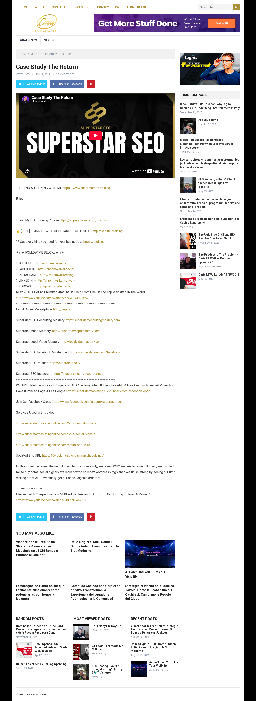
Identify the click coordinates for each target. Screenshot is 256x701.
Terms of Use (137, 7)
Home (24, 7)
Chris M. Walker (35, 694)
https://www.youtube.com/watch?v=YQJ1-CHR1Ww (52, 298)
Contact (58, 7)
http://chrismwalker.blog (57, 275)
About (40, 7)
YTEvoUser (23, 74)
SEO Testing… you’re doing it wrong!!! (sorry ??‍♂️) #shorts (107, 669)
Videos (49, 40)
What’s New (28, 40)
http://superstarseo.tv (65, 363)
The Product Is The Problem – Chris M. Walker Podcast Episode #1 (218, 258)
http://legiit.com (64, 309)
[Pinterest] (91, 84)
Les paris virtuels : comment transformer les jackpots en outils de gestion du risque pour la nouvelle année (209, 163)
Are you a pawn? (209, 119)
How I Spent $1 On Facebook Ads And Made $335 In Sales (50, 647)
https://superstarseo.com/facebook (95, 352)
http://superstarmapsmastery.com (76, 331)
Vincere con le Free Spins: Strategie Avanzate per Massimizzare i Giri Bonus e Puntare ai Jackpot (154, 629)
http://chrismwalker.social (56, 269)
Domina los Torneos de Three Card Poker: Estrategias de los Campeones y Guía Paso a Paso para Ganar (41, 629)
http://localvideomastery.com (81, 342)
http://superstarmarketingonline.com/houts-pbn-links (53, 445)
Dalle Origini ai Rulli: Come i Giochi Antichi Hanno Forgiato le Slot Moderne (95, 546)
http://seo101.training (108, 231)
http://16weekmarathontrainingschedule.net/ (73, 455)
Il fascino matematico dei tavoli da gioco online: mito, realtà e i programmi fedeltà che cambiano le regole (210, 203)
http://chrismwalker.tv (51, 263)
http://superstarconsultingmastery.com (93, 320)
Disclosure (81, 7)
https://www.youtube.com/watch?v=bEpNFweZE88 (51, 500)
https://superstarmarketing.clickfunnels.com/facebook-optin (108, 391)
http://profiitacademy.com (54, 286)
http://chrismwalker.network (56, 280)
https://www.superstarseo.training (86, 188)
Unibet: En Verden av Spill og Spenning (41, 664)
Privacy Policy (108, 7)
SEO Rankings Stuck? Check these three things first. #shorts (217, 183)
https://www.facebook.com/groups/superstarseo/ (87, 402)
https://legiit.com (95, 242)
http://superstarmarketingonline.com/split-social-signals (55, 434)
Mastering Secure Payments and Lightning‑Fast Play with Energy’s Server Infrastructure (206, 143)
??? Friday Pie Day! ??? (107, 626)
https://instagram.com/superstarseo (78, 374)
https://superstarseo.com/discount (84, 220)
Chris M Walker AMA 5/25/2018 (218, 274)
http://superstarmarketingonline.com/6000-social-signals (56, 423)
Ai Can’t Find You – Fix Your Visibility (163, 664)
